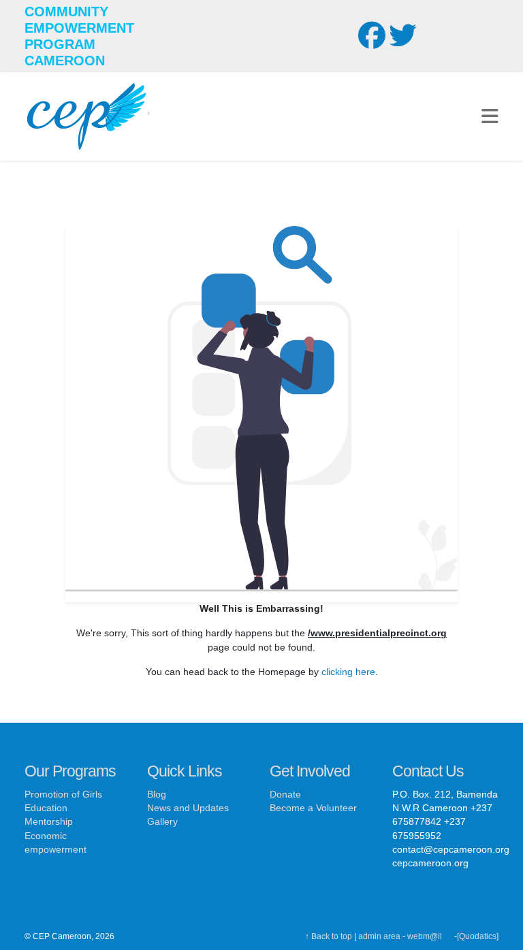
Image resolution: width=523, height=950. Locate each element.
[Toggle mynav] (489, 116)
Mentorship (49, 822)
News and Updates (188, 808)
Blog (156, 794)
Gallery (162, 822)
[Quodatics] (477, 936)
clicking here (348, 672)
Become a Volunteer (313, 808)
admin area (379, 936)
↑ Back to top (328, 936)
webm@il (424, 936)
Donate (285, 794)
